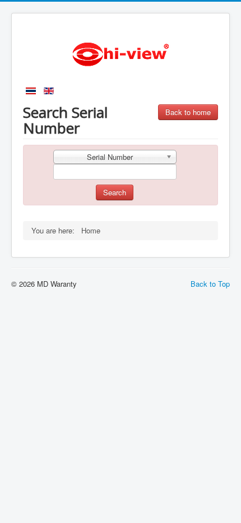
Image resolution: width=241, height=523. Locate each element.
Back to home (188, 112)
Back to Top (210, 283)
